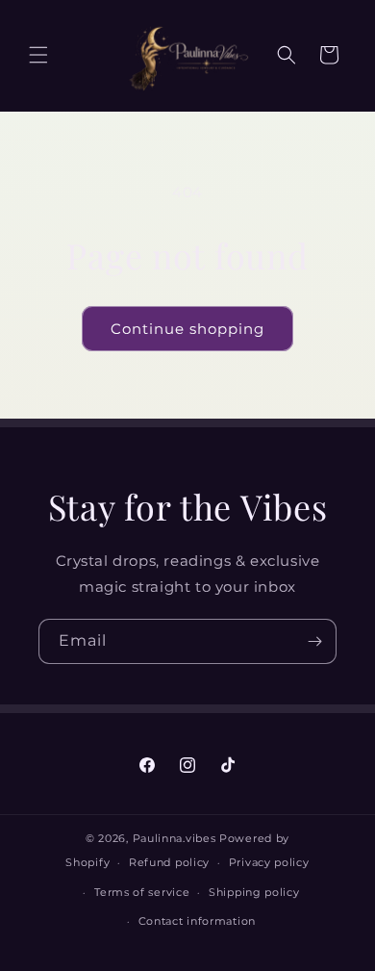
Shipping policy (254, 892)
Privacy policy (269, 862)
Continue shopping (187, 328)
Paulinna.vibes (174, 838)
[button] (38, 55)
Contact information (197, 921)
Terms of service (141, 892)
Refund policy (169, 862)
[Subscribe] (314, 641)
